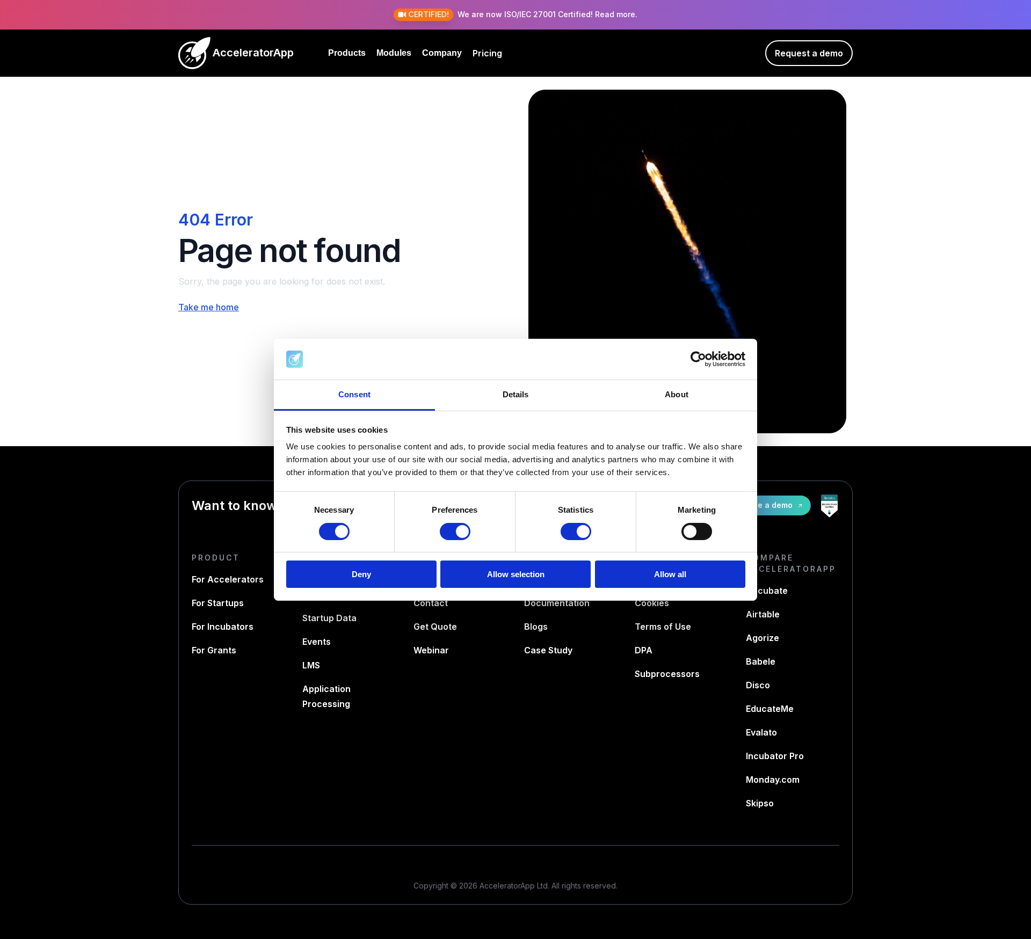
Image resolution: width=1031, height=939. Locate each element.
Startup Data (329, 618)
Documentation (557, 603)
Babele (760, 661)
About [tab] (676, 394)
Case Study (548, 650)
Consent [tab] (354, 394)
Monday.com (773, 779)
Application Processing (326, 696)
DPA (643, 650)
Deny (361, 574)
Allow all (670, 574)
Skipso (760, 803)
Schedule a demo (759, 504)
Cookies (652, 603)
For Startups (218, 603)
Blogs (536, 626)
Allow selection (515, 574)
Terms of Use (663, 626)
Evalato (761, 732)
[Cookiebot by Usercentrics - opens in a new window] (698, 359)
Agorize (762, 637)
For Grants (214, 650)
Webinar (431, 650)
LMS (311, 665)
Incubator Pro (775, 756)
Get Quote (435, 626)
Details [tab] (516, 394)
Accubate (767, 590)
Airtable (763, 614)
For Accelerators (228, 579)
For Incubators (222, 626)
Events (316, 641)
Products (347, 52)
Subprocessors (667, 673)
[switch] (455, 531)
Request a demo (809, 53)
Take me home (208, 307)
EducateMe (770, 708)
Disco (758, 685)
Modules (393, 52)
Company (442, 52)
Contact (430, 603)
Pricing (487, 53)
